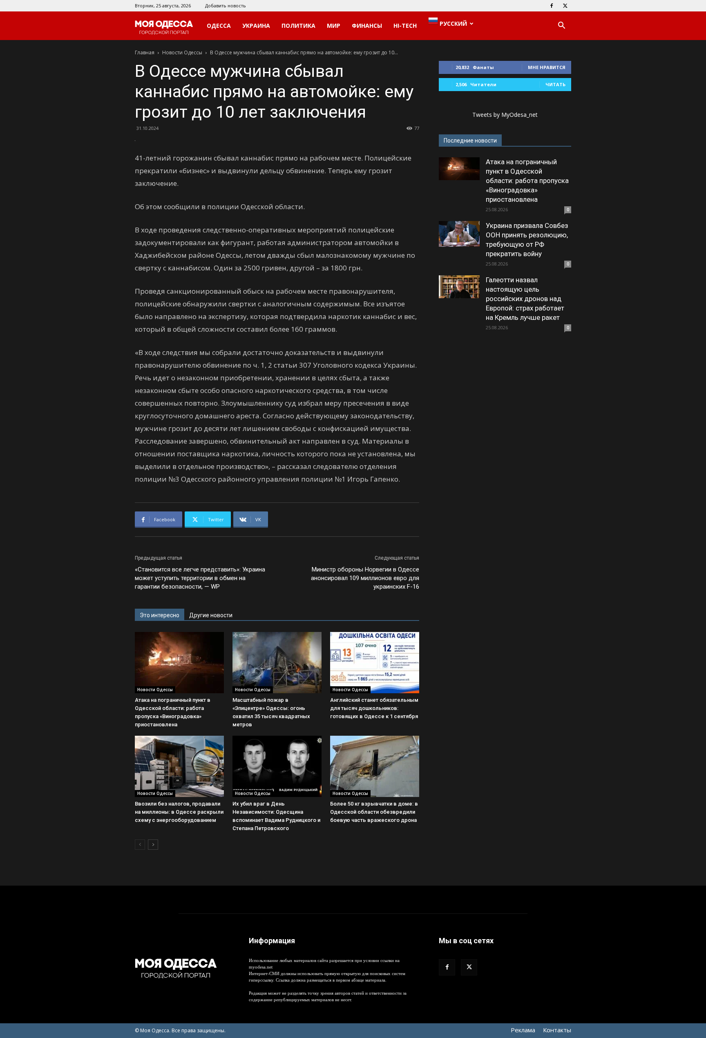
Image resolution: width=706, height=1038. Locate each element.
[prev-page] (140, 844)
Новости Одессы (182, 52)
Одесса (219, 25)
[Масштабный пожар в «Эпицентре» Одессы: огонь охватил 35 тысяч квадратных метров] (277, 662)
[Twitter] (565, 5)
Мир (333, 25)
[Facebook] (551, 5)
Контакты (557, 1030)
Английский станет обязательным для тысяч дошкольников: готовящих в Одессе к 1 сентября (374, 708)
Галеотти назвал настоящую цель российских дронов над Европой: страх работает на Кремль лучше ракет (525, 298)
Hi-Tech (405, 25)
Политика (298, 25)
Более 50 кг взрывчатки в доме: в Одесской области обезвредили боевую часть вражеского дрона (374, 812)
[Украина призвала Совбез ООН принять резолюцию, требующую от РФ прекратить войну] (459, 234)
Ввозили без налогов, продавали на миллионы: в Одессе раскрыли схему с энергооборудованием (179, 812)
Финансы (367, 25)
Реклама (523, 1030)
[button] (561, 26)
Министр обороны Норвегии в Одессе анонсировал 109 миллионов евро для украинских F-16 (365, 578)
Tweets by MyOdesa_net (505, 114)
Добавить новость (225, 5)
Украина (256, 25)
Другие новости (210, 615)
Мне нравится (546, 67)
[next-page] (153, 844)
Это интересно (159, 615)
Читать (555, 84)
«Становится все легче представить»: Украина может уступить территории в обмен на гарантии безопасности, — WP (200, 578)
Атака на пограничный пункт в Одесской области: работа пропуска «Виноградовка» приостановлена (527, 180)
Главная (144, 52)
